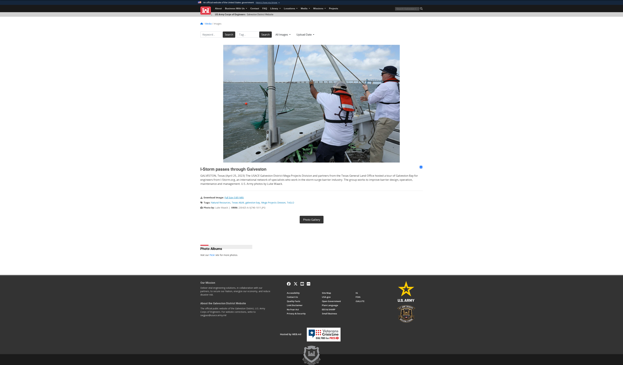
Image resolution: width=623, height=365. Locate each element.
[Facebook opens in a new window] (289, 284)
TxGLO (290, 202)
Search (229, 34)
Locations (290, 8)
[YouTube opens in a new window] (302, 284)
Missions (318, 8)
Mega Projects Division (273, 202)
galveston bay (252, 202)
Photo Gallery (311, 219)
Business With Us (235, 8)
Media (304, 8)
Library (274, 8)
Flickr (212, 255)
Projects (333, 8)
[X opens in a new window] (296, 284)
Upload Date (304, 34)
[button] (268, 2)
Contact (254, 8)
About (218, 8)
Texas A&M (238, 202)
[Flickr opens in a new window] (308, 284)
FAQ (264, 8)
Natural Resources (220, 202)
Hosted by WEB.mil (290, 334)
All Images (282, 34)
